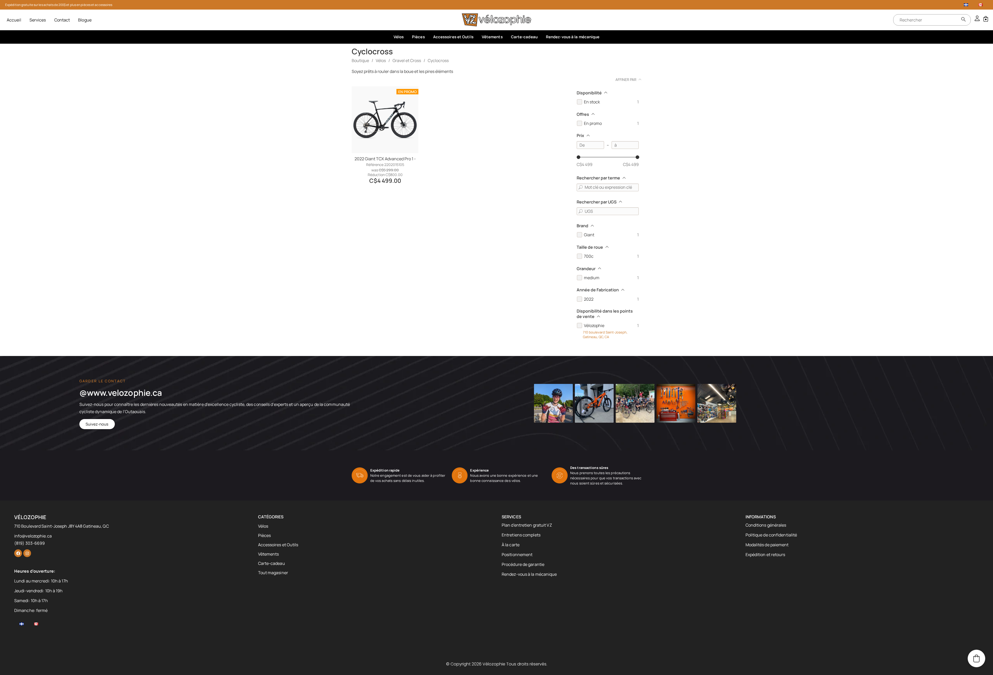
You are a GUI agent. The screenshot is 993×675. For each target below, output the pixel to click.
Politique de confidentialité (771, 535)
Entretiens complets (521, 535)
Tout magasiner (273, 572)
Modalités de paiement (767, 545)
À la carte (511, 545)
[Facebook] (18, 553)
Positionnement (517, 554)
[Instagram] (27, 553)
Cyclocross (438, 60)
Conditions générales (766, 525)
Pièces (418, 37)
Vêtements (492, 37)
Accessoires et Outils (453, 37)
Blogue (85, 20)
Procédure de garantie (523, 564)
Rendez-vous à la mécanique (573, 37)
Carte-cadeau (524, 37)
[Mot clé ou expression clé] (580, 187)
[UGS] (580, 211)
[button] (976, 658)
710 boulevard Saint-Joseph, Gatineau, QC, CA (605, 334)
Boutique (360, 60)
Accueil (14, 20)
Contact (62, 20)
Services (37, 20)
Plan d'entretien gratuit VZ (527, 525)
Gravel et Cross (407, 60)
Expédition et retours (765, 554)
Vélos (399, 37)
